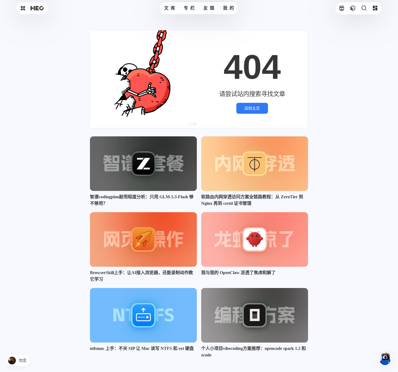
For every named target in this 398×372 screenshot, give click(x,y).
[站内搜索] (364, 8)
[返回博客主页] (37, 8)
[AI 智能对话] (385, 359)
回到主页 (252, 108)
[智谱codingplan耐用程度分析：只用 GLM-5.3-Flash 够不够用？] (143, 163)
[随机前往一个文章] (352, 8)
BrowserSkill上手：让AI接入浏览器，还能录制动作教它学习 (141, 275)
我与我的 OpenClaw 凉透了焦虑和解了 (238, 272)
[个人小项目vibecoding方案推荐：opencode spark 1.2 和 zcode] (254, 315)
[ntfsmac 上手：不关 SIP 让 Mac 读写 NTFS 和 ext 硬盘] (143, 315)
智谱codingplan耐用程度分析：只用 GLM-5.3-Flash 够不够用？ (142, 200)
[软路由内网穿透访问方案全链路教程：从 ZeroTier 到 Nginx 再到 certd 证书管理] (254, 163)
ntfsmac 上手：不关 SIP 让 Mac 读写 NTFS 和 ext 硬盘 (142, 348)
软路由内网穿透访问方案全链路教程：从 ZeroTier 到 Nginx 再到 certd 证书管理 (252, 200)
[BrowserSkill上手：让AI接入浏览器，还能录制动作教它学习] (143, 239)
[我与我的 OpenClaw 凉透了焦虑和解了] (254, 239)
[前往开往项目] (341, 8)
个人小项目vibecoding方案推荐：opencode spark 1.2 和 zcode (253, 351)
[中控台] (375, 8)
